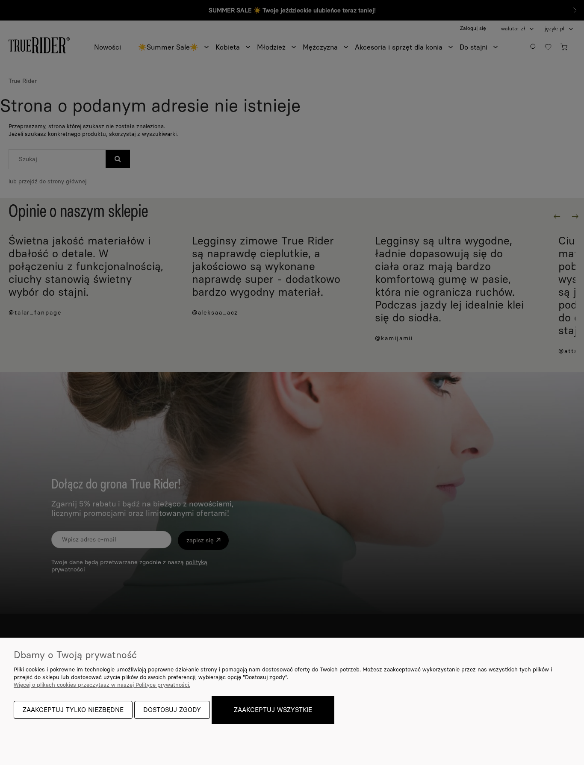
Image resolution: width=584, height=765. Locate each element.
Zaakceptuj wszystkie (273, 710)
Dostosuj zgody (172, 710)
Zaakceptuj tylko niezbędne (73, 710)
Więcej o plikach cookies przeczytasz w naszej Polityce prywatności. (102, 685)
